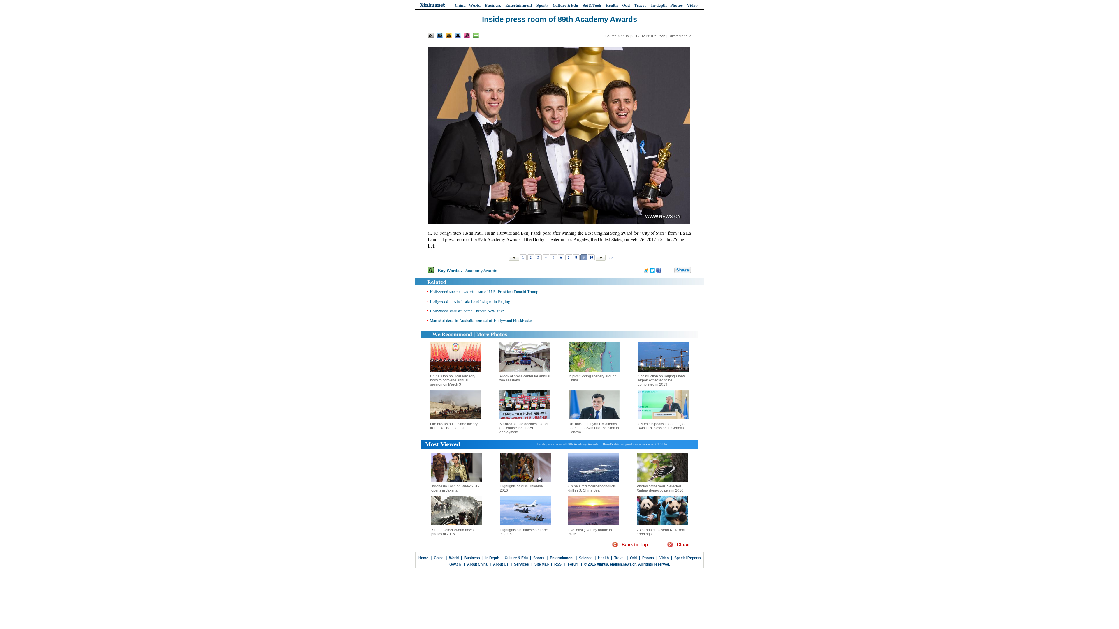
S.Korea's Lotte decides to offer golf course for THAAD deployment (523, 428)
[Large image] (467, 35)
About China (477, 564)
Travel (619, 558)
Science (585, 558)
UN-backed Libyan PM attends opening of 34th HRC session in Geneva (594, 428)
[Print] (449, 35)
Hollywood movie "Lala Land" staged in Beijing (470, 301)
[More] (476, 35)
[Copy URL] (458, 35)
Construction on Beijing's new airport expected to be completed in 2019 (661, 380)
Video (664, 558)
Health (603, 558)
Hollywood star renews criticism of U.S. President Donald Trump (484, 291)
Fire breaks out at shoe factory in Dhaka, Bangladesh (454, 426)
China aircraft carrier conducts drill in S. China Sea (592, 488)
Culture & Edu (516, 558)
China (439, 558)
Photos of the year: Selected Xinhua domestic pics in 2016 (660, 488)
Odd (633, 558)
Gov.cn (455, 564)
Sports (538, 558)
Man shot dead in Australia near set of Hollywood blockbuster (481, 320)
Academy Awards (481, 270)
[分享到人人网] (670, 270)
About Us (501, 564)
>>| (610, 257)
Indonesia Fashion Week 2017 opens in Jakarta (455, 488)
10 (591, 257)
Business (472, 558)
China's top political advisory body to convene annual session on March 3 (452, 380)
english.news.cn (623, 564)
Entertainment (561, 558)
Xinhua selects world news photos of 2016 (452, 532)
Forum (573, 564)
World (454, 558)
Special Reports (687, 558)
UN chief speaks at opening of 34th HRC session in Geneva (661, 426)
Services (521, 564)
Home (423, 558)
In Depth (492, 558)
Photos (648, 558)
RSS (558, 564)
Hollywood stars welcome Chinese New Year (467, 311)
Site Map (541, 564)
